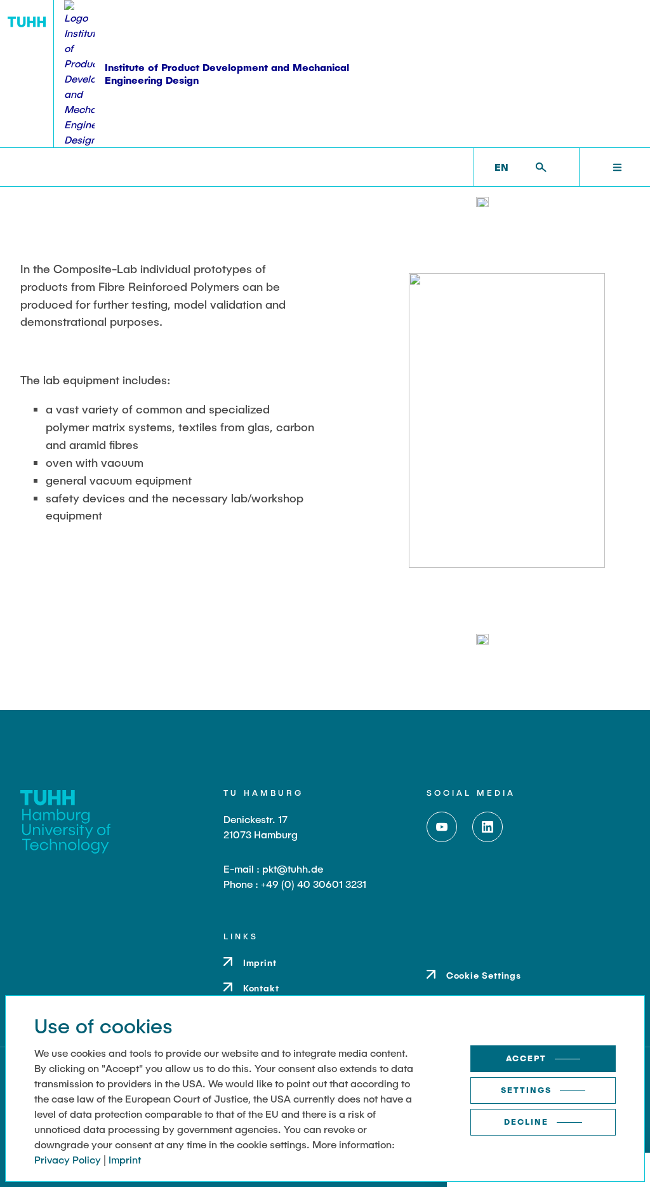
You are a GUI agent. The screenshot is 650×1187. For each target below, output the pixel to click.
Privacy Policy (67, 1159)
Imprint (125, 1159)
